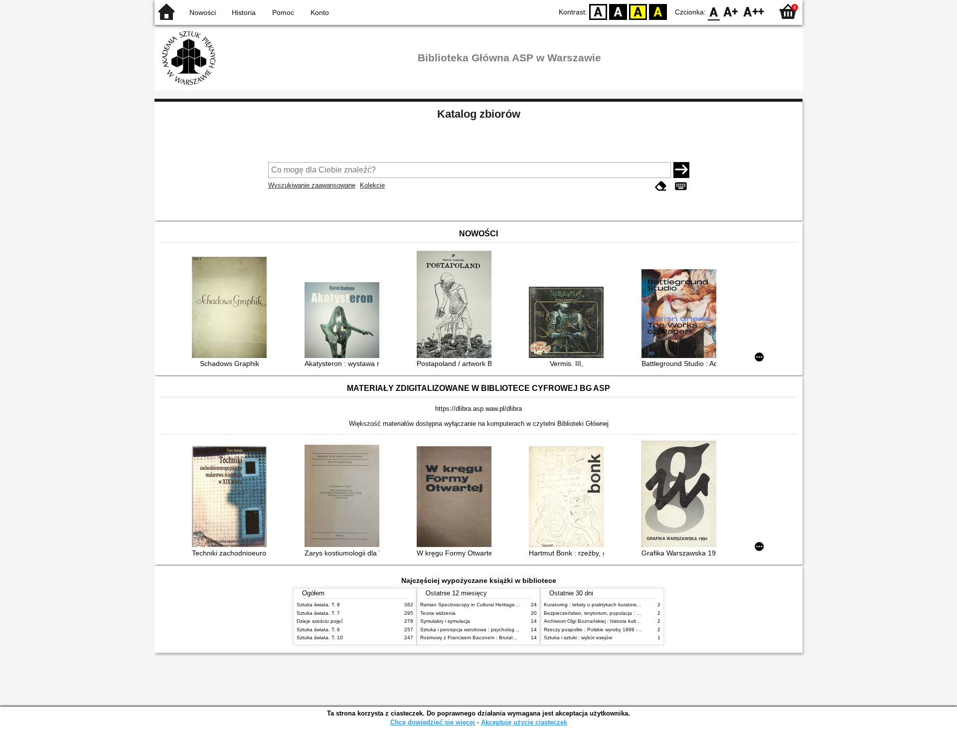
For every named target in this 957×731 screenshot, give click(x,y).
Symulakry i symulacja (445, 621)
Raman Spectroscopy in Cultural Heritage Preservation (482, 604)
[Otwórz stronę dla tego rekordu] (232, 308)
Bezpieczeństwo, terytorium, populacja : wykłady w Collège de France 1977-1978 (637, 613)
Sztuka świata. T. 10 (320, 637)
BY (657, 11)
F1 (731, 11)
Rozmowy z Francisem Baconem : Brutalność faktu (478, 637)
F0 (714, 11)
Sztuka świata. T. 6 (318, 629)
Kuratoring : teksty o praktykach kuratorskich (594, 604)
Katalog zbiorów (478, 114)
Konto (320, 12)
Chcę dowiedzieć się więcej (432, 722)
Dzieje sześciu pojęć (320, 621)
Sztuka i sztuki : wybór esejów (578, 637)
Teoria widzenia (438, 613)
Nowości (202, 12)
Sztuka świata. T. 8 (318, 604)
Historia (244, 12)
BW (618, 11)
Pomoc (283, 12)
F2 (754, 11)
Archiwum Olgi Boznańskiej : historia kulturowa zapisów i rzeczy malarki (625, 621)
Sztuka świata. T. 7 (318, 613)
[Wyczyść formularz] (661, 186)
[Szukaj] (681, 170)
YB (638, 11)
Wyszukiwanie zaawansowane (311, 185)
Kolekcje (372, 185)
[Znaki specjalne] (681, 186)
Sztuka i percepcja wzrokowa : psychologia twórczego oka (486, 629)
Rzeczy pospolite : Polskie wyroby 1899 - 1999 (597, 629)
